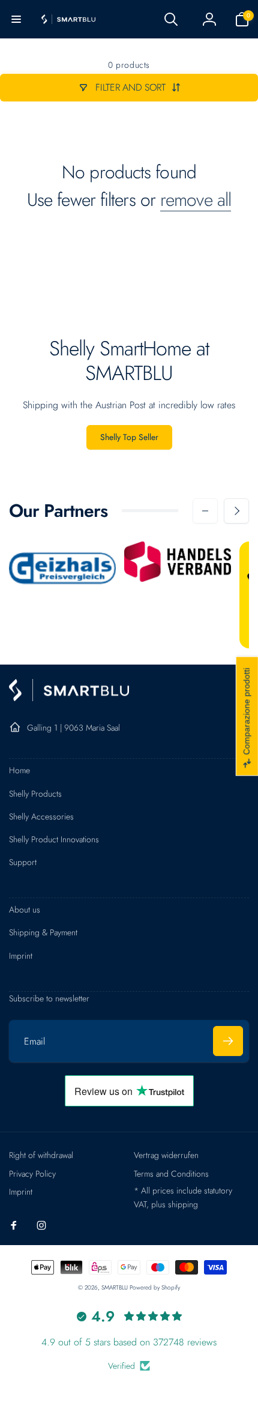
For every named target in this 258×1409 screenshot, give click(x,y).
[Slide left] (205, 510)
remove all (195, 200)
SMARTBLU (115, 1287)
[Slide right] (236, 510)
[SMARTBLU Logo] (69, 698)
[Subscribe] (228, 1041)
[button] (16, 19)
